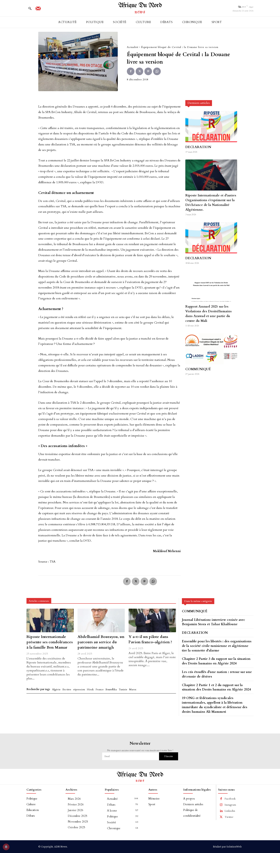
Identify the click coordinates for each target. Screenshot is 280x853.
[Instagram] (221, 805)
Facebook (230, 798)
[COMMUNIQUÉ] (211, 348)
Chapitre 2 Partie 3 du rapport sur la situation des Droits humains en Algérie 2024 (216, 661)
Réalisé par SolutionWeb (227, 846)
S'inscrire (168, 756)
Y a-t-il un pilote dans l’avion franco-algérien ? (150, 639)
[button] (29, 8)
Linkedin (230, 811)
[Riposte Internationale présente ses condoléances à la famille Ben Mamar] (50, 620)
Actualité (132, 47)
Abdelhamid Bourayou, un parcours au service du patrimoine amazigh (101, 642)
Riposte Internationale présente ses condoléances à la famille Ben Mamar (49, 642)
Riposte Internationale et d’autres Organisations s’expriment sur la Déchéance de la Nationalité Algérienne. (210, 202)
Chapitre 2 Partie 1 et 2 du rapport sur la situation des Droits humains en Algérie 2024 (216, 687)
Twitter (229, 817)
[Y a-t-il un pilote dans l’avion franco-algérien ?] (152, 620)
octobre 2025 (76, 827)
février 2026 (76, 804)
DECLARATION (198, 147)
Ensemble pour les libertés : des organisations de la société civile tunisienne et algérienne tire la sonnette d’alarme (216, 646)
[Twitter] (139, 71)
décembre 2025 (77, 816)
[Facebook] (130, 71)
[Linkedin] (221, 811)
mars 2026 (74, 799)
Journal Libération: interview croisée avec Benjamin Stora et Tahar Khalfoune (213, 622)
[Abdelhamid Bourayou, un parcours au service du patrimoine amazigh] (101, 620)
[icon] (38, 10)
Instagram (230, 805)
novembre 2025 (78, 822)
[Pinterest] (148, 71)
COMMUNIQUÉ (198, 369)
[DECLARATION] (211, 126)
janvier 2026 (75, 810)
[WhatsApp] (157, 71)
